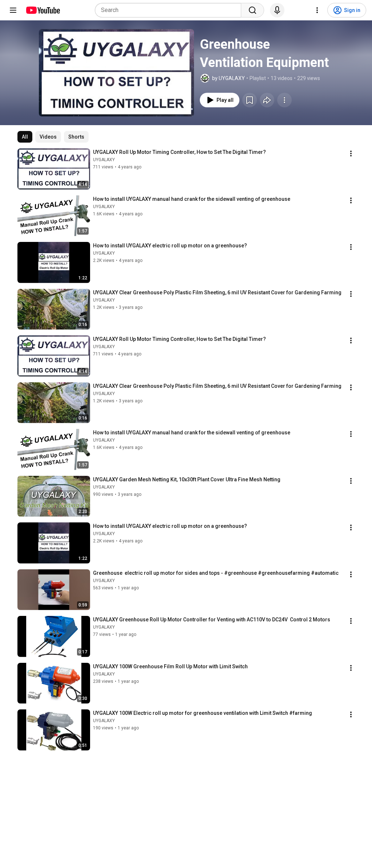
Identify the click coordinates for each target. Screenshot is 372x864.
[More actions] (284, 100)
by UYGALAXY (228, 78)
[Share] (267, 100)
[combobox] (170, 10)
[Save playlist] (249, 100)
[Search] (252, 10)
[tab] (24, 137)
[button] (116, 72)
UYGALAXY (104, 159)
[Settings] (317, 10)
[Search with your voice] (277, 10)
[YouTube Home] (42, 10)
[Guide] (13, 10)
